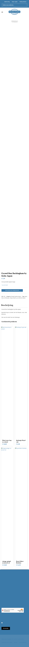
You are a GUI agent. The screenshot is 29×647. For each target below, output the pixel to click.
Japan (26, 296)
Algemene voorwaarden (7, 596)
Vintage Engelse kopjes (16, 296)
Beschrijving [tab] (7, 305)
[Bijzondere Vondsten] (14, 12)
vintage (11, 298)
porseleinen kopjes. (21, 298)
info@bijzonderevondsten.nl (10, 579)
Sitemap (15, 642)
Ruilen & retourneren (6, 598)
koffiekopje (6, 298)
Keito (2, 298)
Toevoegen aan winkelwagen (12, 290)
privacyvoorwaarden (11, 624)
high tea (15, 298)
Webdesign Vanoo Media (6, 642)
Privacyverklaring (22, 642)
